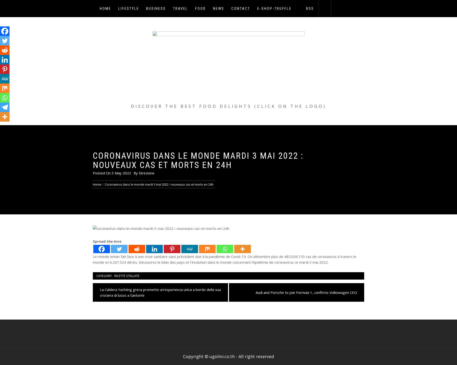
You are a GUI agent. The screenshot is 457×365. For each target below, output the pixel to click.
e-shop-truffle (274, 8)
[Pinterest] (172, 249)
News (218, 8)
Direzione (146, 173)
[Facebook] (101, 249)
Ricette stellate (126, 276)
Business (156, 8)
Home (105, 8)
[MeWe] (189, 249)
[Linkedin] (154, 249)
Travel (180, 8)
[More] (242, 249)
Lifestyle (128, 8)
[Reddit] (137, 249)
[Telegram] (5, 107)
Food (200, 8)
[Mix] (207, 249)
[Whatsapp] (225, 249)
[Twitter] (119, 249)
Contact (240, 8)
